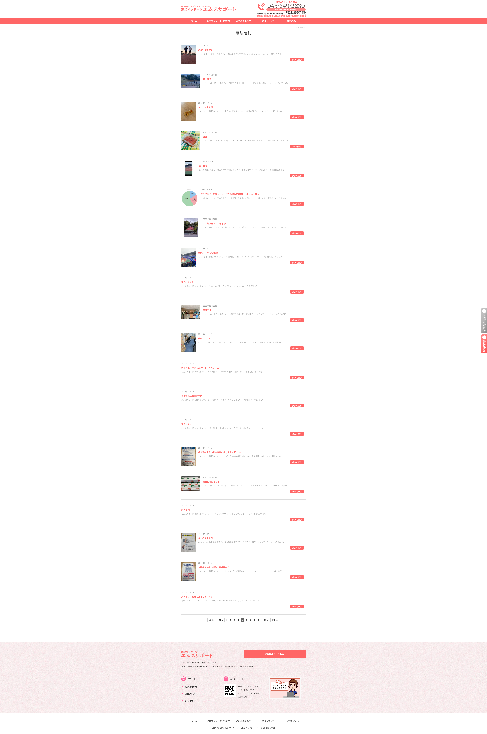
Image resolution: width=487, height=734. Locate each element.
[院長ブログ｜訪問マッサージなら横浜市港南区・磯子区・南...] (189, 206)
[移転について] (188, 350)
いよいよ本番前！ (206, 50)
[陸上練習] (190, 86)
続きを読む (297, 59)
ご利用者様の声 (243, 20)
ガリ (205, 137)
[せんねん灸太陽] (188, 119)
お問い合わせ (293, 20)
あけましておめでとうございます (197, 597)
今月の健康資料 (205, 538)
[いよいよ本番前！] (188, 62)
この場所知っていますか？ (215, 223)
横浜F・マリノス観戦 (208, 253)
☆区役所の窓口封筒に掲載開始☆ (214, 567)
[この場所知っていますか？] (190, 235)
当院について (191, 686)
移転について (204, 338)
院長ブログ (190, 693)
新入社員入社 (187, 282)
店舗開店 (207, 310)
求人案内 (185, 510)
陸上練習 (207, 79)
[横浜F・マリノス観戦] (188, 265)
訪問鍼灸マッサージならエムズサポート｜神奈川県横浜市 (208, 8)
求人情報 (189, 700)
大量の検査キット (211, 482)
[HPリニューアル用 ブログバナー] (285, 697)
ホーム (194, 20)
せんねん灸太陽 (205, 107)
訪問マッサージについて (218, 20)
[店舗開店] (190, 317)
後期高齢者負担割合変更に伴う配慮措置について (221, 452)
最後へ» (275, 620)
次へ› (266, 620)
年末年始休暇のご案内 (191, 396)
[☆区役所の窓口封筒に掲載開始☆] (188, 579)
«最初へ (212, 620)
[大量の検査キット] (190, 489)
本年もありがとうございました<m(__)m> (200, 368)
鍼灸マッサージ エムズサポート (240, 727)
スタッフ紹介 (268, 20)
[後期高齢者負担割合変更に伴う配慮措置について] (188, 464)
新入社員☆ (186, 424)
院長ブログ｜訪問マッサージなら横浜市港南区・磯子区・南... (230, 194)
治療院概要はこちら (274, 654)
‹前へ (220, 620)
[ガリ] (190, 148)
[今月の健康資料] (188, 550)
